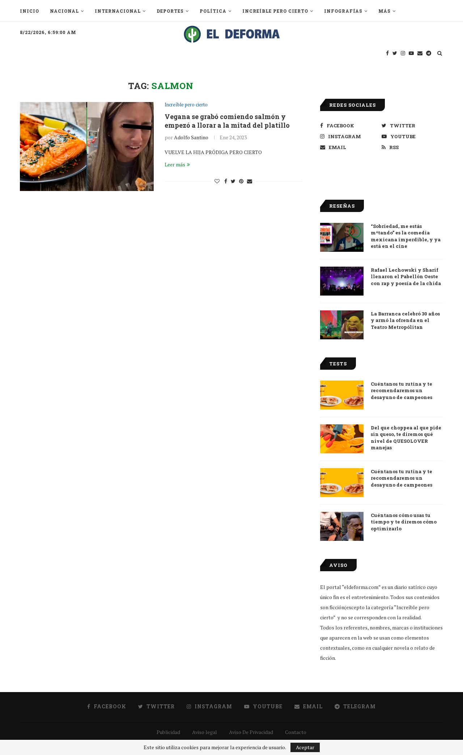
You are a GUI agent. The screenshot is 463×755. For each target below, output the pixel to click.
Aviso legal (204, 732)
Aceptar (305, 747)
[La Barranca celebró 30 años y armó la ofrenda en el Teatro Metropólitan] (342, 324)
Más (384, 11)
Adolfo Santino (191, 137)
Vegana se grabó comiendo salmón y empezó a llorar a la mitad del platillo (227, 121)
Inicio (29, 11)
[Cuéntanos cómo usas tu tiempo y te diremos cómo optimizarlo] (342, 526)
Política (213, 11)
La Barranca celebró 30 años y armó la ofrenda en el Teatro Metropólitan (405, 320)
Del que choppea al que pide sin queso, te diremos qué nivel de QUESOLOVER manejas (406, 437)
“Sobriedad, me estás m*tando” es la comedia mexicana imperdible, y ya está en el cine (406, 236)
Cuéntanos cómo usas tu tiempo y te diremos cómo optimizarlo (404, 521)
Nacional (64, 11)
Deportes (170, 11)
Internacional (118, 11)
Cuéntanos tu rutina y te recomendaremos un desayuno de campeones (401, 390)
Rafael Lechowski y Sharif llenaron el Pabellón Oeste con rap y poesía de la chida (406, 276)
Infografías (343, 11)
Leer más (175, 164)
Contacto (295, 732)
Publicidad (168, 732)
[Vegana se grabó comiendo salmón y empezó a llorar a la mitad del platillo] (87, 146)
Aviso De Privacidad (251, 732)
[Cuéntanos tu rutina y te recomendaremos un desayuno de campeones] (342, 395)
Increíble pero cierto (275, 11)
